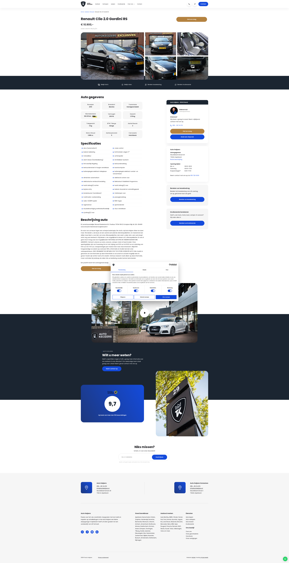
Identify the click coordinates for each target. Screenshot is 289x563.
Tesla (171, 529)
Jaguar (180, 519)
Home (82, 12)
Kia (161, 522)
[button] (285, 559)
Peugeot (163, 526)
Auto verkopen (190, 519)
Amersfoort (144, 524)
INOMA (193, 557)
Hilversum (145, 522)
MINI (172, 524)
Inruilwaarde (121, 4)
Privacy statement (103, 557)
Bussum (137, 538)
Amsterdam (145, 538)
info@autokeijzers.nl (103, 488)
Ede (144, 533)
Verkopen (105, 4)
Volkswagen (177, 529)
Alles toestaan (166, 297)
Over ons (130, 4)
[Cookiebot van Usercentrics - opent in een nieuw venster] (170, 265)
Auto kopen (189, 517)
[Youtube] (92, 531)
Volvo (162, 531)
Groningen (149, 529)
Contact (139, 4)
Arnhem (137, 524)
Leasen (113, 4)
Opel (175, 524)
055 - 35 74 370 (102, 486)
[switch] (136, 291)
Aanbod (97, 4)
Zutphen (138, 519)
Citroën (175, 517)
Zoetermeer (139, 535)
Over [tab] (167, 269)
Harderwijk (144, 519)
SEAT (179, 526)
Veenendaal (150, 533)
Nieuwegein (139, 533)
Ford (164, 519)
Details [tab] (144, 269)
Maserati (173, 522)
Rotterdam (152, 538)
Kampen (142, 529)
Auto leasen (190, 522)
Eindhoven (152, 524)
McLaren (180, 522)
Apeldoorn (138, 517)
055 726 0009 (194, 175)
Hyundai (174, 519)
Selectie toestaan (144, 297)
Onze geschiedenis (192, 534)
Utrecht (151, 522)
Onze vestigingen (191, 538)
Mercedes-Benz (166, 524)
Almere (137, 526)
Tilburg (137, 531)
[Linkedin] (97, 531)
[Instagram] (82, 531)
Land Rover (166, 522)
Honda (169, 519)
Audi (162, 517)
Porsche (169, 526)
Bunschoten (146, 517)
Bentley (166, 517)
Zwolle (142, 531)
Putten (153, 517)
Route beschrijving (176, 159)
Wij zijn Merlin (204, 557)
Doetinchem (144, 526)
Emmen (151, 526)
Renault (92, 12)
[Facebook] (87, 531)
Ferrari (180, 517)
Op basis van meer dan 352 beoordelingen (112, 415)
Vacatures (189, 536)
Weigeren (122, 297)
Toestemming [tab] (121, 269)
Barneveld (138, 522)
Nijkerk (145, 535)
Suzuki (167, 529)
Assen (137, 529)
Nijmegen (138, 540)
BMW (170, 517)
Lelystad (147, 531)
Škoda (163, 529)
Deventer (151, 519)
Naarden (151, 535)
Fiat (162, 519)
